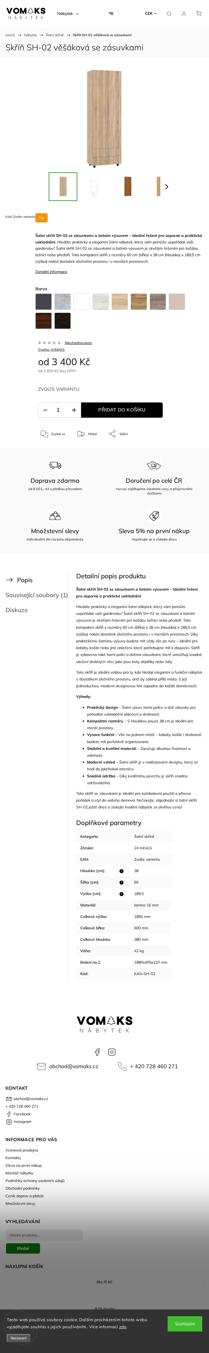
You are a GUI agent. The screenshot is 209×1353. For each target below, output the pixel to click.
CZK (149, 13)
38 (136, 870)
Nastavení (19, 1338)
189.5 (139, 893)
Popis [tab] (25, 580)
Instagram (112, 1052)
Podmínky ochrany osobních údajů (34, 1180)
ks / (104, 1281)
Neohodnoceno (78, 343)
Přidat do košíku (121, 410)
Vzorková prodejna (21, 1150)
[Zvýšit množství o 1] (74, 410)
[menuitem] (67, 13)
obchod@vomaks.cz (73, 1066)
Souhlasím (185, 1323)
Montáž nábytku (19, 1173)
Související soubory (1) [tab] (36, 595)
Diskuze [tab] (16, 610)
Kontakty (13, 1157)
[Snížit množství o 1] (45, 410)
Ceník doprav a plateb (24, 1195)
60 (136, 882)
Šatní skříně (144, 836)
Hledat (23, 1248)
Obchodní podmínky (22, 1188)
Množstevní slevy (20, 1203)
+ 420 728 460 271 (154, 1066)
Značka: (51, 349)
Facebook (97, 1052)
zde (123, 1326)
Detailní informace (51, 271)
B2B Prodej (105, 1308)
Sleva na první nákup (23, 1165)
